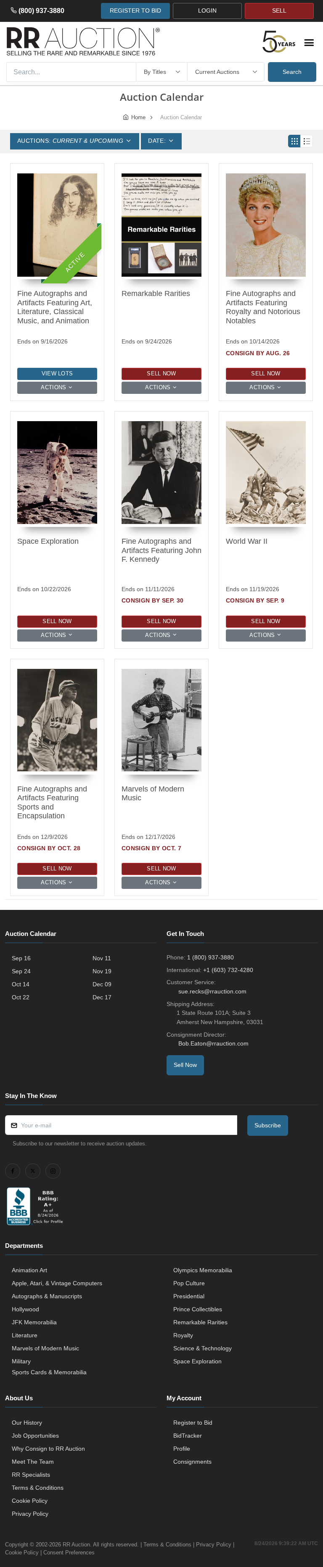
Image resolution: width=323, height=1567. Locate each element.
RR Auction (76, 1544)
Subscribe (267, 1125)
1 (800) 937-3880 (210, 957)
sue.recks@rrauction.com (212, 991)
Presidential (188, 1296)
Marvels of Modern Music (45, 1348)
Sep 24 (21, 971)
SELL (279, 10)
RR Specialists (31, 1474)
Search (292, 71)
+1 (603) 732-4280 (228, 970)
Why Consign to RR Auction (48, 1448)
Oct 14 (20, 984)
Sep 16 (21, 958)
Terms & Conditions (38, 1487)
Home (138, 117)
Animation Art (29, 1270)
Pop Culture (189, 1283)
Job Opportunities (35, 1435)
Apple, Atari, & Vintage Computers (57, 1283)
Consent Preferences (69, 1552)
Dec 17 (102, 997)
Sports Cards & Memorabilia (49, 1372)
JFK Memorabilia (34, 1322)
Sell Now (161, 374)
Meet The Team (33, 1461)
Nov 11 (102, 958)
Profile (181, 1448)
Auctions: (70, 140)
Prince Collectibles (197, 1309)
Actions (53, 387)
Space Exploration (197, 1361)
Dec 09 (102, 984)
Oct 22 (20, 997)
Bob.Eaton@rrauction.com (213, 1043)
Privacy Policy (30, 1513)
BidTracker (187, 1435)
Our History (27, 1422)
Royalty (183, 1335)
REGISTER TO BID (135, 10)
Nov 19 (102, 971)
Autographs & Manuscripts (47, 1296)
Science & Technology (202, 1348)
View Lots (57, 374)
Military (21, 1361)
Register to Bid (192, 1422)
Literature (24, 1335)
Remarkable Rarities (200, 1322)
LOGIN (207, 10)
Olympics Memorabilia (202, 1270)
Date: (157, 140)
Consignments (192, 1461)
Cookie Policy (30, 1500)
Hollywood (25, 1309)
